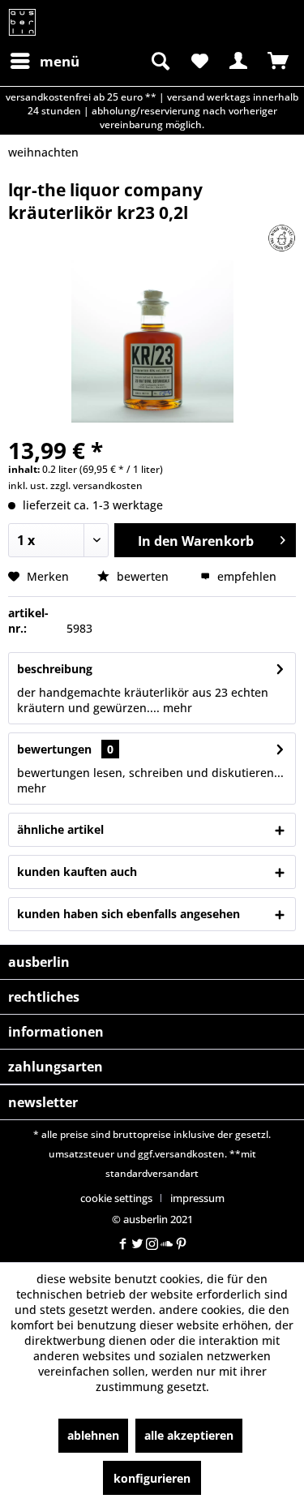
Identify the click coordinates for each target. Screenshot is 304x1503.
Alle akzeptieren (188, 1435)
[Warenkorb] (278, 61)
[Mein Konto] (238, 61)
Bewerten (142, 576)
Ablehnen (93, 1435)
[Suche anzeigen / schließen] (159, 61)
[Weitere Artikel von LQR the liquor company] (282, 238)
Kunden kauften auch (77, 871)
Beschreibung (54, 668)
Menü (59, 61)
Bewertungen (54, 749)
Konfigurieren (152, 1478)
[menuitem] (44, 61)
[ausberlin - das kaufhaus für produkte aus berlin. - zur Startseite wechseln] (22, 22)
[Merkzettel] (198, 61)
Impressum (197, 1198)
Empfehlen (245, 576)
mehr (176, 707)
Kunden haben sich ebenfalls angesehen (128, 913)
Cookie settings (116, 1198)
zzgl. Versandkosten (96, 485)
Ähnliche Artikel (60, 829)
